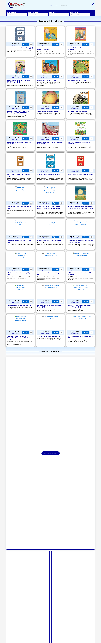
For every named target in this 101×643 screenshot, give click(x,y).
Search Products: (74, 12)
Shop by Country (53, 12)
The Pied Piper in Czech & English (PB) (48, 336)
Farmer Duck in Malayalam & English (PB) (49, 240)
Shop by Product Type (33, 12)
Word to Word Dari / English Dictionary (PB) (20, 48)
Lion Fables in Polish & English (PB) (78, 111)
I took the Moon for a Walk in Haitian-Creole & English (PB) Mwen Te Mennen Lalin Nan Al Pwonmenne (80, 208)
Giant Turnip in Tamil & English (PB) (48, 111)
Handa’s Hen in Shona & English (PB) (48, 80)
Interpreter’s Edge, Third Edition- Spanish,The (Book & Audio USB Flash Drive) (18, 337)
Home (50, 5)
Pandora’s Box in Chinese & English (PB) (19, 305)
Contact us (64, 5)
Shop (56, 5)
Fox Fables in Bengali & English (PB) (78, 80)
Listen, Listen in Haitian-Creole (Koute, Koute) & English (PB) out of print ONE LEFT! (48, 208)
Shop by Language (11, 12)
